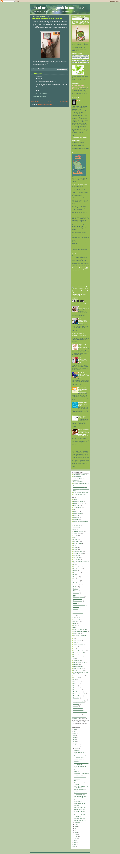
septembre (77, 822)
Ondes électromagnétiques (79, 650)
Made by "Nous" (77, 633)
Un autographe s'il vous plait (79, 700)
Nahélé (74, 642)
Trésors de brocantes (78, 696)
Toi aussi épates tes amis (79, 693)
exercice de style (77, 584)
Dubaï (74, 574)
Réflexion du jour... (78, 801)
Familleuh (75, 587)
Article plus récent (35, 101)
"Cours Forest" (76, 505)
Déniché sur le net (77, 568)
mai (76, 830)
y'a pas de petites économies (80, 712)
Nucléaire (75, 646)
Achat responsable (77, 513)
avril (76, 832)
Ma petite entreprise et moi (79, 629)
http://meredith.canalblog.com (80, 487)
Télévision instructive (78, 692)
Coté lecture (76, 555)
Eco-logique (76, 576)
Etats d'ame (76, 583)
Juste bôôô (75, 617)
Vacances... (77, 779)
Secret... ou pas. (78, 769)
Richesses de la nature (78, 675)
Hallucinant (75, 609)
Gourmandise (76, 607)
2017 (74, 731)
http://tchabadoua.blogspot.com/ (80, 492)
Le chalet (75, 625)
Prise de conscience (79, 759)
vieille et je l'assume (78, 708)
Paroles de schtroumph (78, 652)
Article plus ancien (64, 101)
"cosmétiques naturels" (78, 503)
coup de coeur (76, 557)
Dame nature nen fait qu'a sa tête (81, 561)
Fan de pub (75, 589)
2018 (74, 729)
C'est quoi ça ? (76, 541)
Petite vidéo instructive (79, 809)
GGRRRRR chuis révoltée (79, 605)
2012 (74, 741)
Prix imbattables (77, 660)
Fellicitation (75, 591)
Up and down (76, 704)
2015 (74, 735)
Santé (74, 679)
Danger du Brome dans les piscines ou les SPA (83, 404)
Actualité (75, 515)
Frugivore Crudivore (77, 601)
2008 (74, 844)
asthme (74, 529)
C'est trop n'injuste (77, 543)
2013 (74, 739)
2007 (74, 846)
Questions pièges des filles (79, 662)
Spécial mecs (76, 683)
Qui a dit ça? (76, 664)
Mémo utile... (77, 771)
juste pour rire (76, 621)
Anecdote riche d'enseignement (80, 521)
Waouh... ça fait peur (78, 710)
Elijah (74, 578)
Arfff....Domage (76, 527)
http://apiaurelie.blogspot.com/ (80, 474)
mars (76, 834)
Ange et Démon (76, 525)
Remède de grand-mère (78, 670)
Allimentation (76, 519)
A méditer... (75, 511)
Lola (74, 627)
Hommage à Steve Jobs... (80, 807)
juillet (76, 826)
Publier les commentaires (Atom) (45, 104)
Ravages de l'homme (78, 666)
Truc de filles (76, 698)
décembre (77, 744)
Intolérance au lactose (78, 613)
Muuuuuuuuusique (77, 640)
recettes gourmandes (78, 668)
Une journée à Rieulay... (80, 820)
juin (76, 828)
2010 (74, 840)
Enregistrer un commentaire (39, 96)
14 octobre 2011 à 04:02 (42, 93)
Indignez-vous (76, 611)
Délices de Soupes (77, 566)
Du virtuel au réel (77, 572)
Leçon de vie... (77, 750)
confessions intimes (77, 551)
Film (74, 595)
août (76, 824)
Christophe (75, 547)
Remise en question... (79, 818)
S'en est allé (76, 677)
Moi (74, 638)
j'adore (74, 615)
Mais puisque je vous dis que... (80, 635)
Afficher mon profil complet (80, 137)
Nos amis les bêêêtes (78, 644)
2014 (74, 737)
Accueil (49, 101)
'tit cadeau (75, 499)
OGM (74, 648)
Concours (75, 549)
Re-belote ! (76, 805)
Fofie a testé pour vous (78, 597)
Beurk (74, 537)
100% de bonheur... (77, 507)
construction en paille (78, 553)
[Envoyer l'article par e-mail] (57, 69)
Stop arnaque (76, 687)
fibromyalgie (76, 593)
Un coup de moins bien (78, 702)
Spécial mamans (77, 681)
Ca (73, 545)
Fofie (79, 100)
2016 (74, 733)
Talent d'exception (77, 689)
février (76, 836)
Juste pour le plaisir (77, 619)
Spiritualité (75, 685)
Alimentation (76, 517)
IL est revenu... (77, 799)
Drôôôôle (75, 570)
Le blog (74, 623)
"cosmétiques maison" (78, 501)
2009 (74, 842)
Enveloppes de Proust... (80, 803)
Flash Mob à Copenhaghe (80, 777)
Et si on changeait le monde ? (58, 8)
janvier (76, 838)
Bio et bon (75, 539)
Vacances (75, 706)
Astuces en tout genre (78, 531)
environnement (76, 580)
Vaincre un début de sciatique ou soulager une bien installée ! (83, 346)
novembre (77, 746)
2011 (74, 743)
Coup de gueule (76, 559)
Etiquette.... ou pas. (79, 781)
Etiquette (76, 761)
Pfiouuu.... (75, 654)
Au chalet (75, 535)
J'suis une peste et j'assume (79, 494)
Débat (74, 564)
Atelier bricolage (77, 533)
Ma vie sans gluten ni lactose (80, 631)
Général (75, 603)
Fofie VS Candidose (77, 599)
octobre (76, 748)
